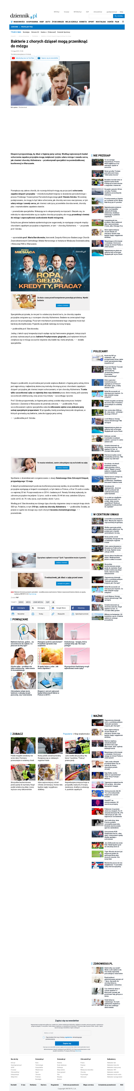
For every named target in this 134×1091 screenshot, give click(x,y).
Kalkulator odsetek (113, 1072)
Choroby (83, 1072)
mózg (28, 602)
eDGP (12, 1067)
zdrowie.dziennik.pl (24, 36)
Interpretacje (15, 1074)
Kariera (43, 1085)
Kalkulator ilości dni (113, 1065)
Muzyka (59, 1077)
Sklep (121, 12)
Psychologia (84, 1074)
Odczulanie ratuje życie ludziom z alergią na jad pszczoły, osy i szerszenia (21, 693)
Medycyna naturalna (87, 1070)
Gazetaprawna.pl (16, 1065)
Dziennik (13, 36)
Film (58, 1074)
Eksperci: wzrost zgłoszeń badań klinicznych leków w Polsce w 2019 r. (48, 693)
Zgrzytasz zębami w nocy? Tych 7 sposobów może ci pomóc (61, 558)
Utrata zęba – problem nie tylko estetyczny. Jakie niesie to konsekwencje (23, 668)
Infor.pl (13, 1063)
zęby (48, 602)
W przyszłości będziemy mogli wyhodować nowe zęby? (76, 667)
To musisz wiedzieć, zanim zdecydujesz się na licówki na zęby (62, 463)
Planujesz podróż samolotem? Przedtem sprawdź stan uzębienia (50, 643)
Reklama (33, 1085)
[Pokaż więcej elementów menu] (123, 21)
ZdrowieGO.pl (98, 12)
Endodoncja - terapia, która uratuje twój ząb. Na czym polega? (75, 643)
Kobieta (59, 1063)
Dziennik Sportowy (63, 32)
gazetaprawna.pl (112, 12)
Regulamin (55, 1085)
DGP (87, 12)
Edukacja (60, 1067)
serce (21, 602)
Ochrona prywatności (71, 1085)
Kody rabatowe (62, 1065)
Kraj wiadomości (82, 734)
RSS (121, 1085)
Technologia (39, 1065)
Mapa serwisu (88, 1085)
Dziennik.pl (39, 1059)
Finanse (83, 1065)
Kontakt (14, 1085)
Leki (82, 1067)
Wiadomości (39, 1070)
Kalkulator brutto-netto (114, 1074)
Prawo (83, 1063)
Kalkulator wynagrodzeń (114, 1077)
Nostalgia (26, 32)
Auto (36, 1063)
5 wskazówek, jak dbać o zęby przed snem (64, 577)
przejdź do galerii (64, 583)
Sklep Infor (14, 1077)
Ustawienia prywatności (107, 1085)
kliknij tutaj (78, 1051)
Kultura (59, 1079)
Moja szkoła (61, 1070)
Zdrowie (14, 27)
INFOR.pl (56, 12)
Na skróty (14, 1059)
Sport (37, 1072)
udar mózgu (38, 602)
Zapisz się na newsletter (49, 58)
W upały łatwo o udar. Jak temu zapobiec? (48, 667)
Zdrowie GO (35, 32)
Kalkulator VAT (111, 1070)
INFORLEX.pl (77, 12)
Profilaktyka (27, 27)
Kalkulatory (111, 1059)
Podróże (38, 1077)
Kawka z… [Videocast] (48, 32)
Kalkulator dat (111, 1063)
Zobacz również (62, 305)
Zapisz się (67, 1043)
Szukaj (120, 16)
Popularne (67, 734)
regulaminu (68, 1037)
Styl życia (83, 1077)
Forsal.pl (13, 1070)
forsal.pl (66, 12)
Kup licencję (32, 594)
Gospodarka (39, 1067)
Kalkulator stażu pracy (114, 1067)
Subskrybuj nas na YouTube (25, 58)
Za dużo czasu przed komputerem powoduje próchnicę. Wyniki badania (62, 299)
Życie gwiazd (61, 1072)
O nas (23, 1085)
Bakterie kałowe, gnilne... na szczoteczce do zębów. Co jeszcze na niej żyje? (22, 643)
